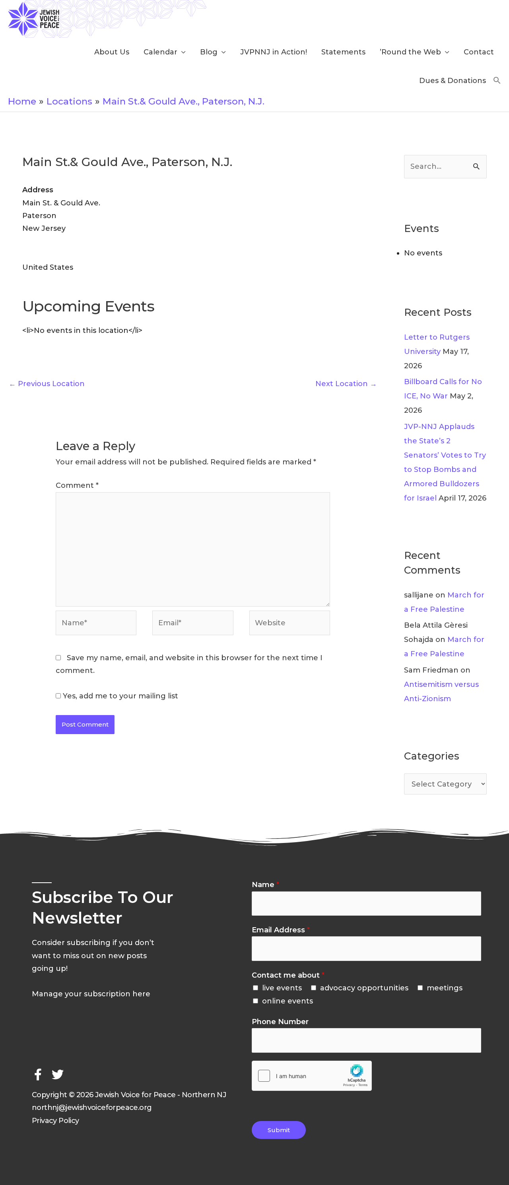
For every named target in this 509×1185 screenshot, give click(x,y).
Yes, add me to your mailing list (119, 696)
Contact (479, 52)
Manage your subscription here (91, 994)
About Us (111, 52)
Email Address (281, 930)
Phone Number (280, 1021)
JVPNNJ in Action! (273, 52)
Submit (279, 1130)
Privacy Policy (55, 1120)
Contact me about (288, 975)
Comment (77, 485)
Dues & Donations (452, 80)
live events (282, 988)
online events (287, 1001)
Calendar (160, 52)
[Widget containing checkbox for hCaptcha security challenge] (312, 1076)
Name (265, 884)
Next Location (346, 383)
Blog (209, 52)
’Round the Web (410, 52)
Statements (343, 52)
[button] (497, 80)
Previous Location (47, 383)
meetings (444, 988)
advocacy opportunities (364, 988)
